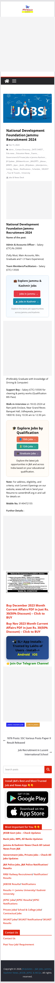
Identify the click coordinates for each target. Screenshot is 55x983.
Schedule (36, 169)
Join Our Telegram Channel (29, 663)
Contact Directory (22, 149)
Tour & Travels (13, 173)
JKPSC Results (23, 899)
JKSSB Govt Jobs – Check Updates (22, 832)
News (15, 169)
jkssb (22, 165)
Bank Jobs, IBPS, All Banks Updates (22, 838)
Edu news (10, 153)
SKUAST (45, 169)
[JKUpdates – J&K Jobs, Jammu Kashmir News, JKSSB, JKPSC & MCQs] (7, 81)
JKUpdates (30, 165)
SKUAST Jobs (10, 919)
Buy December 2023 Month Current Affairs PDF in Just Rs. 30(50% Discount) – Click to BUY (27, 611)
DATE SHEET (37, 149)
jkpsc (16, 165)
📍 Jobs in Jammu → (27, 293)
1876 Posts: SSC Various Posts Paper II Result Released (29, 740)
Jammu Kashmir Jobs (15, 725)
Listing (9, 169)
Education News (23, 153)
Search (48, 769)
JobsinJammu (41, 165)
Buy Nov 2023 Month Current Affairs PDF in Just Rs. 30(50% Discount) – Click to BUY (27, 628)
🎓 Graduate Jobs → (27, 453)
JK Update (10, 161)
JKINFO (9, 165)
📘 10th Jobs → (27, 439)
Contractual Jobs (12, 913)
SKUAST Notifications (30, 919)
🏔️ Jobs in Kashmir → (27, 301)
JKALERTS (34, 161)
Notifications (25, 169)
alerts (11, 149)
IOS (34, 654)
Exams (34, 153)
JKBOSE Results (11, 884)
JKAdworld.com (22, 161)
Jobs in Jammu (32, 725)
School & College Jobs (29, 909)
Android (24, 654)
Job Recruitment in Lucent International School (33, 752)
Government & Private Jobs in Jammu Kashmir (25, 157)
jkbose (43, 161)
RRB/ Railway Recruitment (17, 874)
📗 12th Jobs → (27, 446)
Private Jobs (9, 909)
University (26, 173)
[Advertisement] (27, 44)
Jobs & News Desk (16, 177)
